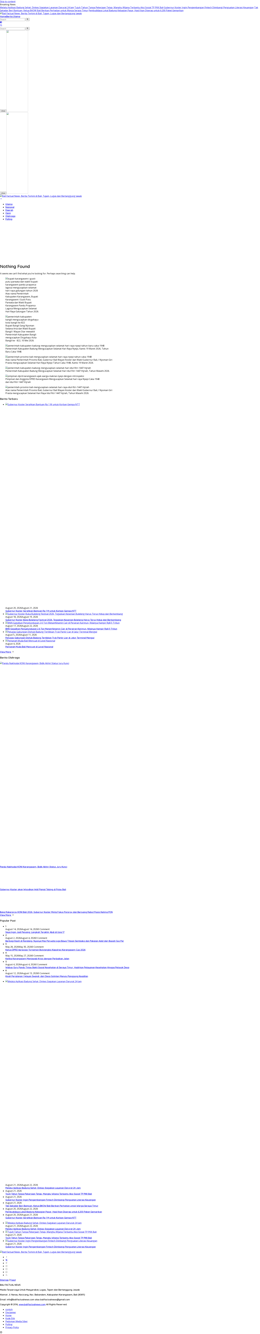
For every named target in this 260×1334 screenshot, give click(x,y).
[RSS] (6, 1274)
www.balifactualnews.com (32, 1304)
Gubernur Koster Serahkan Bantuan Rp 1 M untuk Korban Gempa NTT (40, 611)
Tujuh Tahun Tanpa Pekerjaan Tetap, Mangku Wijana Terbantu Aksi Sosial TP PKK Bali (118, 7)
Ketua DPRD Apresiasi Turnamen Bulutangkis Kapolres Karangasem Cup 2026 (45, 949)
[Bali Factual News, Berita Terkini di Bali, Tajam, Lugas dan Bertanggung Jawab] (41, 13)
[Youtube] (6, 1269)
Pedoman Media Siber (16, 1321)
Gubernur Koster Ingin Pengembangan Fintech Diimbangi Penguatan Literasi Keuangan (209, 7)
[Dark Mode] (1, 22)
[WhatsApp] (6, 1272)
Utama (8, 204)
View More (6, 652)
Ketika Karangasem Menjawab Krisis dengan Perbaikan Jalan (37, 958)
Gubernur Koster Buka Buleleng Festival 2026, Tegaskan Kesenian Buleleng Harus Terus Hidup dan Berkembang (63, 619)
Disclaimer (10, 1312)
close (3, 111)
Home (3, 16)
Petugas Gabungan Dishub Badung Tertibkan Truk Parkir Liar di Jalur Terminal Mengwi (49, 637)
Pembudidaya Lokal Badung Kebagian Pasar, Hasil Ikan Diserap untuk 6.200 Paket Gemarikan (136, 10)
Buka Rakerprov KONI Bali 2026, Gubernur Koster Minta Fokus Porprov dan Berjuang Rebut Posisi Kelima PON (56, 912)
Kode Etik (10, 1318)
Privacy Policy (12, 1327)
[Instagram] (6, 1266)
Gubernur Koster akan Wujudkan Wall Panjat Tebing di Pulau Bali (33, 889)
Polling (8, 219)
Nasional (9, 207)
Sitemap (4, 1280)
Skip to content (7, 1)
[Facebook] (6, 1257)
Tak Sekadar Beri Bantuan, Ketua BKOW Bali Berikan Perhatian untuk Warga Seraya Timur (51, 1205)
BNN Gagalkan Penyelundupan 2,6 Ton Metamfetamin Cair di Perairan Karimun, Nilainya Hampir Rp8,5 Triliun (61, 628)
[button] (28, 19)
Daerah (9, 210)
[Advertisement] (130, 242)
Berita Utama (13, 16)
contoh (9, 1309)
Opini (8, 213)
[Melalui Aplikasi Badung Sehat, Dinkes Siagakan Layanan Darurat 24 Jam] (43, 1222)
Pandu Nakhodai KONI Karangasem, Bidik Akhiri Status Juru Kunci (33, 866)
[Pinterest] (6, 1263)
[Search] (1, 25)
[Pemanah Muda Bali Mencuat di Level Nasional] (30, 640)
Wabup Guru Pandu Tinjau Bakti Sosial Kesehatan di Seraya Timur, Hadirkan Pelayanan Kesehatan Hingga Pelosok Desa (67, 967)
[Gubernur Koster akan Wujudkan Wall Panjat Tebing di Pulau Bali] (17, 886)
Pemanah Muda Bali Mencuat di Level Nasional (29, 646)
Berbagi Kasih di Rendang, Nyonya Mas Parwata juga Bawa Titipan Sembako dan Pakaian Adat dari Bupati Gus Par (64, 941)
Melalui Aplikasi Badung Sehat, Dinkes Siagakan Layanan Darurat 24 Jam (37, 7)
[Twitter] (6, 1260)
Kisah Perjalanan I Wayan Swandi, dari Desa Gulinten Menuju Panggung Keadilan (46, 976)
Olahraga (10, 216)
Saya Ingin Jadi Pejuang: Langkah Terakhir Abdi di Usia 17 (34, 932)
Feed (13, 1280)
